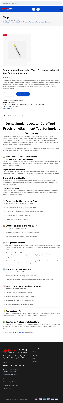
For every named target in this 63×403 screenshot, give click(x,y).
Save (5, 34)
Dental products (18, 332)
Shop (33, 358)
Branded (9, 108)
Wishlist (34, 361)
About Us (35, 352)
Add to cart (23, 94)
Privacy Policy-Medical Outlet (11, 382)
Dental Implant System (16, 100)
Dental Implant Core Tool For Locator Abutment (32, 104)
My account (35, 355)
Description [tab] (8, 116)
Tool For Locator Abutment (10, 106)
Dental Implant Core (12, 104)
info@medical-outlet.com (10, 374)
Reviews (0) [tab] (19, 116)
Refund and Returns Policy (10, 385)
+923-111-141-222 (13, 365)
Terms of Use (7, 388)
